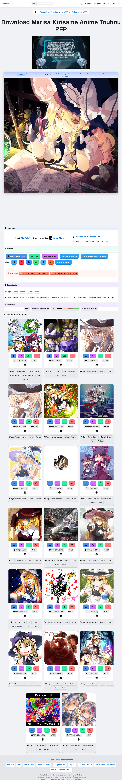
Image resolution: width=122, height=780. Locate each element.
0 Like (35, 256)
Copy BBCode (63, 262)
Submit (89, 3)
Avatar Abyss (45, 12)
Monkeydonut (67, 492)
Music (22, 297)
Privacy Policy (29, 765)
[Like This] (100, 356)
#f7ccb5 (65, 308)
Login (109, 3)
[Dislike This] (37, 356)
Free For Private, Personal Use (87, 237)
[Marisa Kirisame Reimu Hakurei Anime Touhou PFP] (97, 463)
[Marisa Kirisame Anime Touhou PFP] (97, 336)
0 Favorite (51, 256)
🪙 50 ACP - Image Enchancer (63, 273)
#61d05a (76, 308)
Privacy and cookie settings (61, 770)
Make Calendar (69, 256)
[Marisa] (61, 463)
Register (116, 3)
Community (100, 3)
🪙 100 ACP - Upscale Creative (34, 273)
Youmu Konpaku (74, 297)
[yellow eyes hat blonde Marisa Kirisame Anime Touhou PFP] (25, 586)
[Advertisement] (61, 209)
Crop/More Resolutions (94, 256)
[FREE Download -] (13, 356)
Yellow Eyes (22, 622)
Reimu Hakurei (95, 297)
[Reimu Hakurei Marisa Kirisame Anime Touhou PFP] (97, 401)
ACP (11, 273)
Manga (39, 297)
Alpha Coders (7, 4)
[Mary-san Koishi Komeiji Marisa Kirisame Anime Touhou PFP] (61, 336)
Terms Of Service (44, 765)
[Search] (55, 3)
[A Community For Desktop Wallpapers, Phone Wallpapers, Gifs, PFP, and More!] (36, 12)
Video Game (30, 297)
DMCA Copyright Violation (105, 765)
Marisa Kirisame (19, 292)
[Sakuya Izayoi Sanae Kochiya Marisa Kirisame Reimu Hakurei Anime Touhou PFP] (25, 336)
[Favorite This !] (21, 356)
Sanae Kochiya (108, 297)
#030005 (59, 308)
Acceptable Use (60, 765)
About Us (10, 765)
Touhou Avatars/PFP (79, 12)
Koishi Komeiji (57, 371)
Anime (29, 292)
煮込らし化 (26, 238)
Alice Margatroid (74, 745)
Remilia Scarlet (48, 297)
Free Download (17, 256)
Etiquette (72, 765)
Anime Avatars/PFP (61, 12)
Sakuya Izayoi (61, 297)
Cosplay (85, 297)
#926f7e (70, 308)
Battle (16, 297)
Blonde (35, 622)
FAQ (19, 765)
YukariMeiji (58, 238)
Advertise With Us (85, 765)
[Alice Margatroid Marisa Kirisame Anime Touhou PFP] (79, 710)
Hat (29, 622)
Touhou (37, 292)
